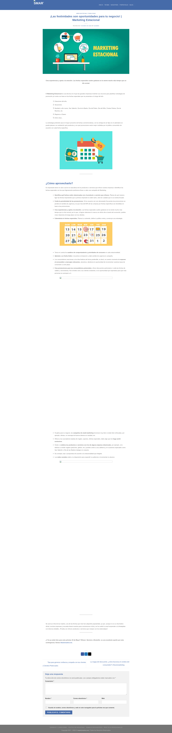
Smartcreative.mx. (67, 642)
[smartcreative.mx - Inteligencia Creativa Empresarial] (41, 5)
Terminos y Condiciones (58, 727)
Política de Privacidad (76, 727)
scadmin (96, 25)
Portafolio (124, 5)
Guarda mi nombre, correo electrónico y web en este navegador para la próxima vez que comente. (81, 707)
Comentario (49, 681)
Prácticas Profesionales (113, 727)
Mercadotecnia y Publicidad (86, 13)
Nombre (48, 698)
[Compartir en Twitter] (86, 654)
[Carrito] (137, 5)
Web (103, 698)
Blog (131, 5)
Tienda (106, 5)
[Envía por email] (89, 654)
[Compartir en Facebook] (82, 654)
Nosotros (114, 5)
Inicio (101, 5)
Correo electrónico (80, 698)
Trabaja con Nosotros (94, 727)
